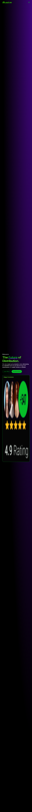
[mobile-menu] (29, 2)
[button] (6, 371)
